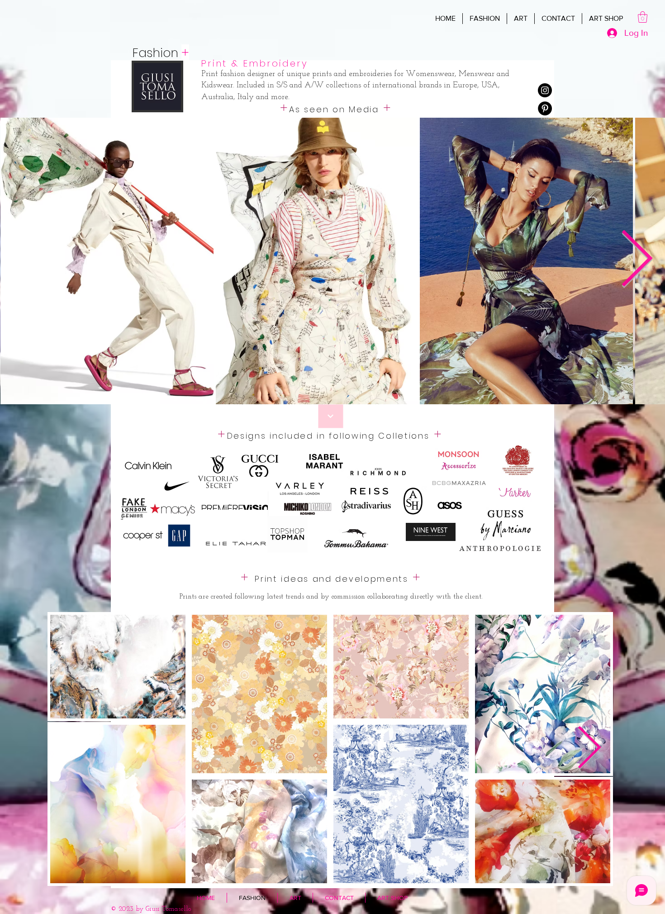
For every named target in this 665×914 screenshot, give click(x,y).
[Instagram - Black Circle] (545, 90)
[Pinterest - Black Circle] (545, 108)
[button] (642, 17)
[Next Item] (589, 749)
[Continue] (330, 416)
